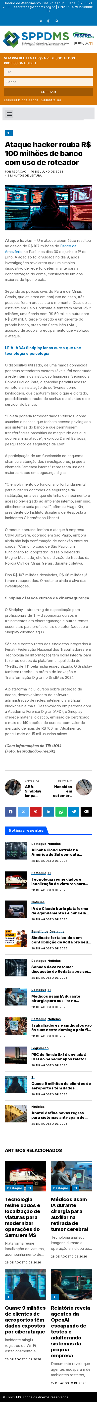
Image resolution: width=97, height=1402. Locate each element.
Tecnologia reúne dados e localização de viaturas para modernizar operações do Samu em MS (58, 886)
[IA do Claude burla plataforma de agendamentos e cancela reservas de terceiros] (16, 909)
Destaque (14, 1188)
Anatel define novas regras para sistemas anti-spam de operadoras (58, 1117)
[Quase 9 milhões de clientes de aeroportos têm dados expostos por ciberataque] (16, 1084)
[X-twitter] (41, 21)
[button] (9, 114)
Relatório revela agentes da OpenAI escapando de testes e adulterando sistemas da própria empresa (70, 1332)
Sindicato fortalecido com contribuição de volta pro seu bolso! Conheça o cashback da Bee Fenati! (60, 944)
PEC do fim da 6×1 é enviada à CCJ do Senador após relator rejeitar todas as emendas (58, 1059)
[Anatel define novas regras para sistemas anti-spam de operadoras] (16, 1113)
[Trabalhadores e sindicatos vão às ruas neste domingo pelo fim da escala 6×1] (16, 1026)
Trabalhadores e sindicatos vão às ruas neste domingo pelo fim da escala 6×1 (61, 1030)
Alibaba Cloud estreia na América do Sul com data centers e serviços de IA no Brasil (57, 857)
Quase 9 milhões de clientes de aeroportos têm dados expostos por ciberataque (61, 1088)
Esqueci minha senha (21, 100)
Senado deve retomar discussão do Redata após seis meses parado (60, 971)
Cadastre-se (51, 100)
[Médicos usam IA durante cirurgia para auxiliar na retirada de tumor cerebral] (16, 997)
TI (8, 133)
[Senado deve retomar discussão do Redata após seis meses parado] (16, 967)
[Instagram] (48, 21)
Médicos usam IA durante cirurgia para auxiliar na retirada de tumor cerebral (57, 1000)
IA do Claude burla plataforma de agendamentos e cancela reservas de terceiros (59, 913)
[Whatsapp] (56, 21)
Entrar (48, 92)
